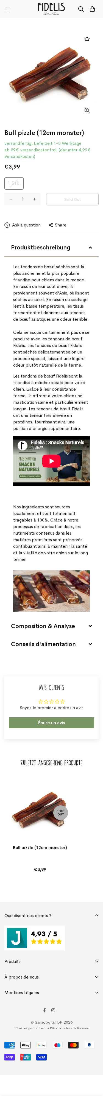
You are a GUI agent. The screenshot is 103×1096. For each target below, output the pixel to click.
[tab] (51, 247)
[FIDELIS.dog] (51, 9)
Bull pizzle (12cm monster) (40, 847)
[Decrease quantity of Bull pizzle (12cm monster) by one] (10, 199)
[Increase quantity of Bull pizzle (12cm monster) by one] (34, 199)
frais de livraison (77, 1028)
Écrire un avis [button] (51, 723)
